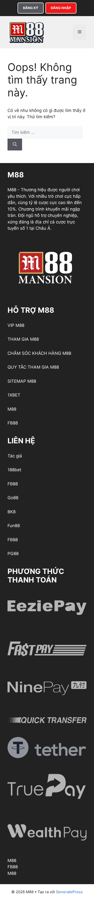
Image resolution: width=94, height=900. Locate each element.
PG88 (13, 553)
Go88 (13, 497)
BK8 (12, 511)
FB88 (13, 422)
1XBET (14, 395)
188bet (14, 469)
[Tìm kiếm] (15, 144)
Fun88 (14, 525)
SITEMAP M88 (22, 381)
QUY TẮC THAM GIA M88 (33, 367)
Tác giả (15, 455)
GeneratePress (69, 891)
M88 (12, 409)
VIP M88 (16, 325)
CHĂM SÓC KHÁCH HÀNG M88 (39, 353)
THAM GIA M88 (23, 339)
